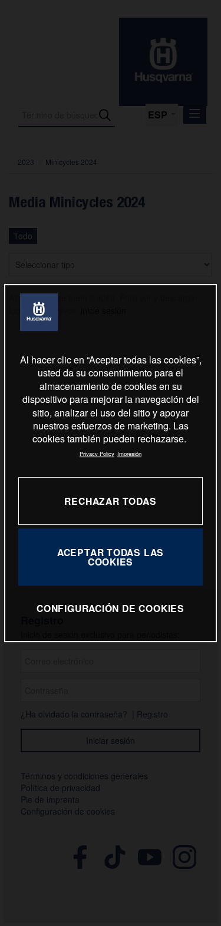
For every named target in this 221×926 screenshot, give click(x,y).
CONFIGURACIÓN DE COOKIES (110, 609)
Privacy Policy (97, 453)
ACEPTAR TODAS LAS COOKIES (110, 556)
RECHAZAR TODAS (110, 501)
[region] (110, 463)
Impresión (129, 453)
